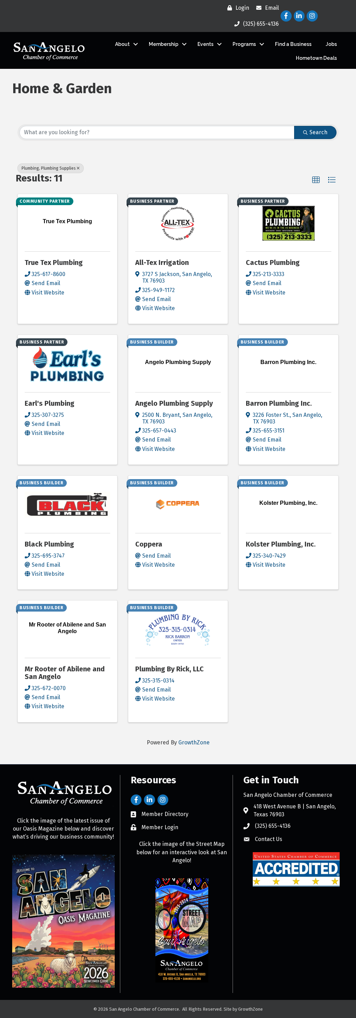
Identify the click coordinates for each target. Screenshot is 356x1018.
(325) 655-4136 (273, 826)
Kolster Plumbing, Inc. (281, 544)
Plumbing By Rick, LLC (169, 669)
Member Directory (164, 814)
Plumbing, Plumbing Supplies (49, 168)
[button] (316, 180)
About (122, 44)
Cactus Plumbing (273, 262)
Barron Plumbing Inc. (279, 403)
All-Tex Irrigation (162, 262)
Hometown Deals (316, 58)
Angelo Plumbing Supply (174, 403)
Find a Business (293, 44)
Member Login (159, 827)
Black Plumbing (49, 544)
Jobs (331, 44)
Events (205, 44)
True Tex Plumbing (54, 262)
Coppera (148, 544)
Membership (163, 44)
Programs (244, 44)
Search (318, 132)
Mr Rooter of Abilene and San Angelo (65, 673)
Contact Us (268, 839)
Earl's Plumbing (49, 403)
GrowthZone (194, 742)
